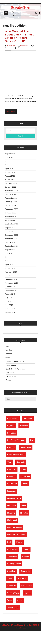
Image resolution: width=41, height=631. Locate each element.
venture (20, 600)
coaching (11, 447)
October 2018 (10, 309)
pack (9, 542)
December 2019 (11, 279)
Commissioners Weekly (15, 361)
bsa (31, 440)
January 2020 (10, 275)
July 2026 (9, 157)
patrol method (12, 549)
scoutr (9, 578)
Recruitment (11, 380)
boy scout (24, 426)
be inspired (28, 418)
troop (9, 600)
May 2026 (9, 165)
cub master (11, 469)
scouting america (14, 564)
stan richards (26, 586)
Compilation (11, 365)
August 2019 (10, 294)
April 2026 (9, 168)
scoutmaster (25, 571)
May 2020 (9, 261)
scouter (26, 549)
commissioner (25, 447)
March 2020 (10, 268)
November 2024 (11, 191)
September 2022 (11, 216)
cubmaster (21, 462)
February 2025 (11, 183)
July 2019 (9, 298)
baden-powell (12, 418)
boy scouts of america (16, 440)
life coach (11, 506)
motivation (24, 513)
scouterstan (12, 556)
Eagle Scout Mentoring (15, 369)
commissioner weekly (16, 455)
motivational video (14, 527)
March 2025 (10, 180)
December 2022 (11, 209)
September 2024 (11, 198)
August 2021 (10, 228)
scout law (11, 571)
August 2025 (10, 176)
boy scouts (11, 433)
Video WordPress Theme (12, 625)
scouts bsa (21, 578)
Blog (7, 346)
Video (7, 357)
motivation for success (16, 535)
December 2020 (11, 235)
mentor (23, 506)
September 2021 (11, 224)
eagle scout (12, 484)
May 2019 (9, 305)
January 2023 (10, 205)
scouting (25, 556)
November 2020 (11, 239)
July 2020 (9, 253)
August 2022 (10, 220)
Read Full (11, 112)
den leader (25, 476)
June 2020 (9, 257)
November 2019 (11, 283)
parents (19, 542)
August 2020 (10, 250)
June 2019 (9, 301)
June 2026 (9, 161)
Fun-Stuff (10, 373)
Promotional (11, 376)
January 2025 (10, 187)
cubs (23, 469)
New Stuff (9, 350)
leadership (11, 491)
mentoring (11, 513)
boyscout (11, 426)
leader (24, 484)
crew (9, 462)
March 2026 (10, 172)
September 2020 (11, 246)
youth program (13, 607)
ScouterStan (20, 7)
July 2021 (9, 231)
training (27, 593)
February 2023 (11, 202)
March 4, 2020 (11, 46)
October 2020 (10, 242)
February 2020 (11, 272)
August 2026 (10, 154)
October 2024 (10, 194)
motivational (12, 520)
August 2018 (10, 312)
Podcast (8, 354)
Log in (7, 329)
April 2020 (9, 264)
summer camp (13, 593)
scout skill (11, 586)
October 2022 (10, 213)
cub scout (11, 476)
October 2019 (10, 287)
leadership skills (14, 498)
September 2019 (11, 290)
